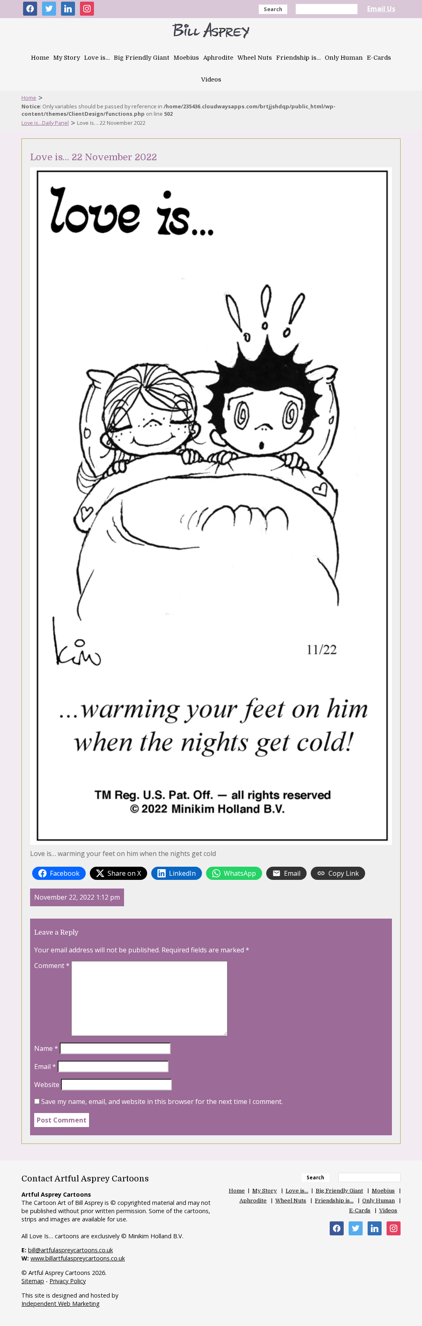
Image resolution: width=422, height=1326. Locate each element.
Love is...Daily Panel (45, 122)
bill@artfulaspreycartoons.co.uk (70, 1250)
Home (40, 57)
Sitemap (32, 1281)
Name (46, 1048)
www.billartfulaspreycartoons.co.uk (77, 1258)
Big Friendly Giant (141, 57)
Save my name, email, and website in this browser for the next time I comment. (162, 1101)
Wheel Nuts (254, 57)
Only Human (344, 57)
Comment (52, 965)
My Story (66, 57)
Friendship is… (298, 57)
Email (45, 1066)
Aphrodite (218, 57)
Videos (211, 79)
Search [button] (273, 9)
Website (46, 1084)
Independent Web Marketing (60, 1303)
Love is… (97, 57)
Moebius (186, 57)
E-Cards (379, 57)
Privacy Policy (67, 1281)
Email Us (381, 8)
